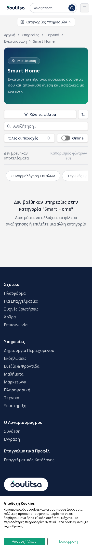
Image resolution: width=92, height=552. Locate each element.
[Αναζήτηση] (71, 7)
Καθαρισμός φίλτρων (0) (68, 155)
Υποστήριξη (15, 405)
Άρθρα (10, 317)
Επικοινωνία (15, 325)
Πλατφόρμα (15, 293)
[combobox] (50, 7)
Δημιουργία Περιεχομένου (29, 350)
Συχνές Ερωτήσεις (21, 309)
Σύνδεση (12, 431)
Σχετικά (12, 284)
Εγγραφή (12, 439)
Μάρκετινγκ (15, 382)
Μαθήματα (13, 374)
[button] (72, 138)
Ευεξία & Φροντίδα (21, 366)
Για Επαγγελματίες (21, 301)
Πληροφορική (17, 390)
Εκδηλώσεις (15, 358)
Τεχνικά (11, 397)
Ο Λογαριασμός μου (23, 422)
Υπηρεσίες (14, 341)
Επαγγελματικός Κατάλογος (29, 460)
